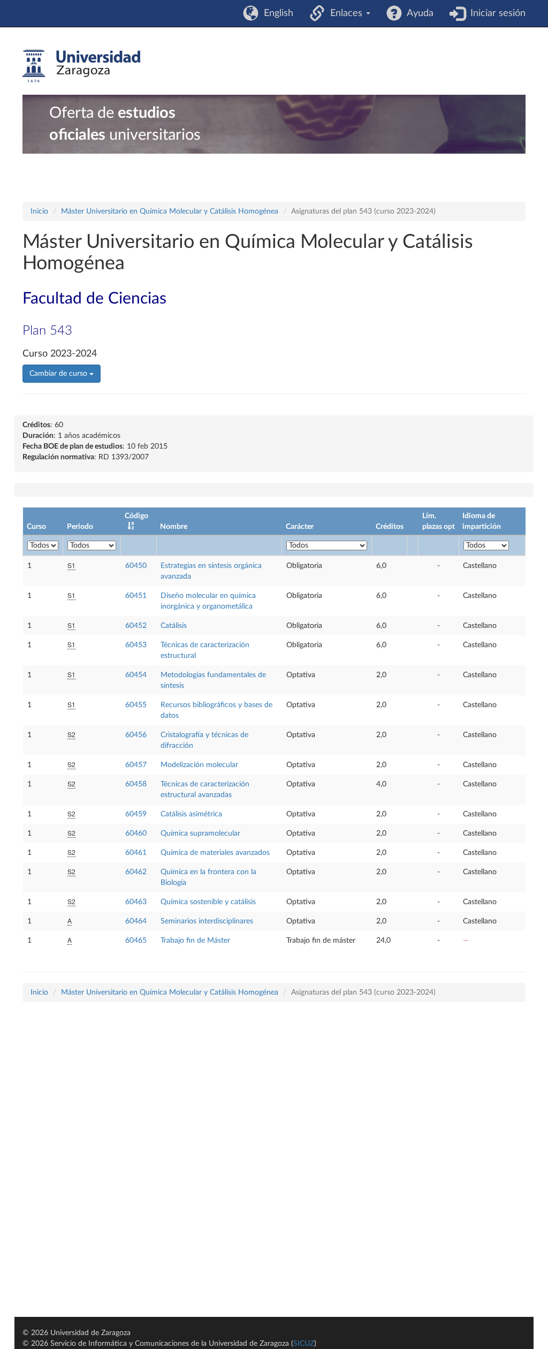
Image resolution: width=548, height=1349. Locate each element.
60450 (136, 566)
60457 (136, 765)
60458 (136, 784)
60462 (136, 872)
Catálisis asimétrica (191, 814)
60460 (136, 833)
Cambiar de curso (59, 373)
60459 (136, 814)
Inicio (39, 211)
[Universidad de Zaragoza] (81, 66)
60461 (136, 853)
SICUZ (303, 1343)
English (275, 13)
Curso (36, 526)
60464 (136, 921)
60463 (136, 902)
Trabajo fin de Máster (195, 940)
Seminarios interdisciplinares (207, 921)
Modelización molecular (199, 765)
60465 (136, 940)
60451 (136, 596)
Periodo (80, 526)
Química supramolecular (200, 833)
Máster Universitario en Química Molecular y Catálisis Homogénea (169, 211)
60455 (136, 705)
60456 (136, 735)
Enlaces (345, 13)
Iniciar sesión (495, 13)
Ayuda (417, 13)
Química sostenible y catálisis (208, 902)
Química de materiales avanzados (215, 853)
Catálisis (174, 626)
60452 (136, 626)
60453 (136, 645)
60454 (136, 675)
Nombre (173, 526)
